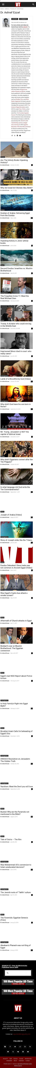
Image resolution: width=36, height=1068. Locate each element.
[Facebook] (10, 1047)
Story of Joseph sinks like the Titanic (16, 540)
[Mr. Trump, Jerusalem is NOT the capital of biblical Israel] (16, 421)
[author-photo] (6, 77)
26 (31, 816)
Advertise (21, 1060)
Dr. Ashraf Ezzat (4, 165)
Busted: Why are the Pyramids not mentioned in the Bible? (14, 813)
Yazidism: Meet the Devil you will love (16, 786)
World (2, 184)
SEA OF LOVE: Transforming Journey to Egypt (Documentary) (19, 122)
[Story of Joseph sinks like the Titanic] (16, 529)
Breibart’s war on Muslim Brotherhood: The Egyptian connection (11, 648)
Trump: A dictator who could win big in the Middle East (15, 325)
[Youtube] (28, 1052)
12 (31, 869)
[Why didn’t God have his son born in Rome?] (16, 394)
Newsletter (9, 1060)
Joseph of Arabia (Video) (11, 515)
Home (2, 9)
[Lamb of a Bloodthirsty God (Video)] (16, 368)
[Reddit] (20, 1047)
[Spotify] (8, 1052)
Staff (11, 1058)
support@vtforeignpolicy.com (21, 1034)
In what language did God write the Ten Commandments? (15, 488)
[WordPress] (23, 1052)
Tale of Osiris (22, 109)
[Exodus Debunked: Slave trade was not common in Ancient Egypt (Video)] (16, 555)
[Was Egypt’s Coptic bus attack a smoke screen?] (16, 582)
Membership (28, 1058)
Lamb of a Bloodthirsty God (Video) (15, 379)
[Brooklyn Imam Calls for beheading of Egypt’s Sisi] (16, 721)
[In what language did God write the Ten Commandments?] (16, 477)
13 (31, 950)
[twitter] (14, 135)
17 (31, 492)
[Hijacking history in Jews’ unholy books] (16, 230)
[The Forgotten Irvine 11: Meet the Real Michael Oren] (16, 285)
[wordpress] (17, 135)
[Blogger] (5, 1047)
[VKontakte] (18, 1052)
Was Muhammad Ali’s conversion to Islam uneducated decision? (15, 866)
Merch (15, 1060)
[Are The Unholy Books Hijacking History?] (16, 150)
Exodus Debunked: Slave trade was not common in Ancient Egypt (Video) (16, 566)
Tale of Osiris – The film (10, 839)
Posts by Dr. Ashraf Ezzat (16, 9)
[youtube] (20, 135)
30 (31, 218)
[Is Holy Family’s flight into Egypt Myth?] (16, 693)
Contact (28, 1060)
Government (4, 428)
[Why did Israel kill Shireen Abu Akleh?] (16, 177)
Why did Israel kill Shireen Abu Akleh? (16, 188)
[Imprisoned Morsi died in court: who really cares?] (16, 341)
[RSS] (30, 1047)
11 (31, 381)
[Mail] (15, 1047)
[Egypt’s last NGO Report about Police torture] (16, 665)
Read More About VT (20, 1030)
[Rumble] (25, 1047)
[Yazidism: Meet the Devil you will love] (16, 776)
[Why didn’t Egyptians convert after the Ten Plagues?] (16, 449)
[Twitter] (13, 1052)
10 (31, 517)
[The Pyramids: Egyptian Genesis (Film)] (16, 907)
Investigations (4, 292)
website (25, 27)
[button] (3, 4)
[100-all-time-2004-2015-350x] (18, 985)
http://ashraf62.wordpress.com (19, 22)
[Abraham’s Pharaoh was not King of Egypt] (16, 935)
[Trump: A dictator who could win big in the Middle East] (16, 313)
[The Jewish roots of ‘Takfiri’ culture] (16, 882)
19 (31, 708)
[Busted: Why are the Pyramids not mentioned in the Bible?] (16, 801)
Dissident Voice (20, 99)
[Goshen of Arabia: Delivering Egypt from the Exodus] (16, 202)
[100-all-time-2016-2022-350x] (18, 994)
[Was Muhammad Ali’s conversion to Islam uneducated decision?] (16, 854)
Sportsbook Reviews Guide (25, 1064)
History (2, 157)
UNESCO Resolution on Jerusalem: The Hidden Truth (15, 760)
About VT (5, 1058)
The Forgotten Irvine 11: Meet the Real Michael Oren (14, 297)
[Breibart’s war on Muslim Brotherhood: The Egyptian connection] (16, 635)
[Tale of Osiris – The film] (16, 829)
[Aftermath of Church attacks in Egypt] (16, 610)
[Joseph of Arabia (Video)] (16, 504)
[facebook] (12, 135)
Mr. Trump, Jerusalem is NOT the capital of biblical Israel (14, 433)
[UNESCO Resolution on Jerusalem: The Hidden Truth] (16, 748)
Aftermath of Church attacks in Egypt (16, 621)
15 (31, 409)
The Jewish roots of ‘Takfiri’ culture (15, 892)
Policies (16, 1058)
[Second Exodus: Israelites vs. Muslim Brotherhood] (16, 258)
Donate (21, 1058)
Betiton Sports (18, 1066)
